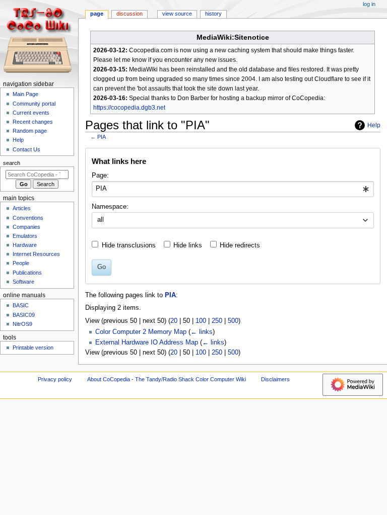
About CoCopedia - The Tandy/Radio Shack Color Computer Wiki (166, 379)
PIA (101, 137)
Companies (26, 227)
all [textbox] (100, 219)
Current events (31, 113)
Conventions (28, 218)
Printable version (33, 348)
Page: (100, 175)
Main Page (25, 94)
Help (373, 125)
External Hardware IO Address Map (146, 342)
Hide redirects (240, 245)
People (21, 263)
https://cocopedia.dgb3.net (129, 107)
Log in (369, 4)
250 (217, 320)
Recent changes (33, 122)
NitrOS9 (22, 324)
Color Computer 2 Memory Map (140, 331)
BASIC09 (24, 315)
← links (201, 331)
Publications (27, 273)
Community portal (34, 104)
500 (233, 320)
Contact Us (26, 149)
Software (23, 282)
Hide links (187, 245)
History (213, 14)
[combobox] (232, 189)
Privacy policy (55, 379)
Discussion (129, 14)
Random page (30, 131)
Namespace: (110, 206)
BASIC (21, 305)
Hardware (25, 245)
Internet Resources (36, 254)
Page (96, 14)
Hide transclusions (129, 245)
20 (173, 320)
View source (177, 14)
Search (11, 163)
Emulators (25, 236)
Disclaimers (275, 379)
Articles (22, 208)
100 (201, 320)
